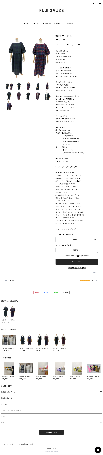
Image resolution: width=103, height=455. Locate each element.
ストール (4, 404)
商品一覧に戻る (51, 432)
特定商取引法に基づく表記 (25, 444)
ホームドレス (5, 416)
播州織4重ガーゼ (6, 398)
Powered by (49, 451)
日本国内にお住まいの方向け (77, 268)
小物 (2, 423)
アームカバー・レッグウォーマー (11, 410)
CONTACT (58, 24)
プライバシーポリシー (9, 444)
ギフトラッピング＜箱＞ (64, 235)
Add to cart (76, 262)
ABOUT (35, 24)
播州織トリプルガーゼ (8, 392)
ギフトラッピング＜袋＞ (64, 245)
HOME (26, 24)
